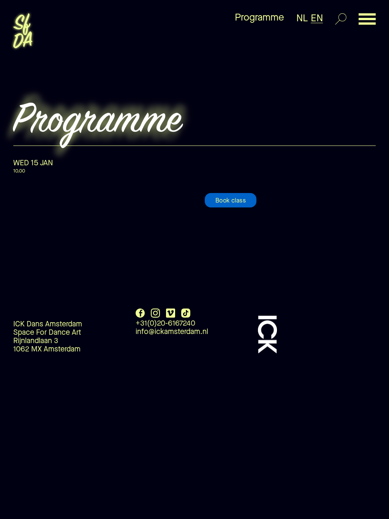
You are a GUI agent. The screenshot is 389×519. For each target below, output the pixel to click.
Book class (230, 200)
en (317, 18)
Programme (259, 17)
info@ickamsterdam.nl (172, 332)
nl (302, 18)
